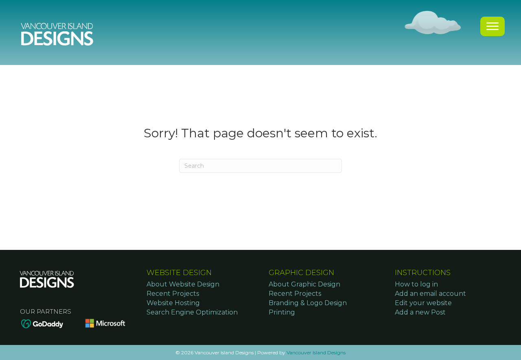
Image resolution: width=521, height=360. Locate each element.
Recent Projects (173, 293)
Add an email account (430, 293)
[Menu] (492, 26)
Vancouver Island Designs (316, 352)
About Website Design (183, 284)
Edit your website (423, 303)
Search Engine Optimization (192, 312)
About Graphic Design (304, 284)
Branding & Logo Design (308, 303)
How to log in (416, 284)
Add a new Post (420, 312)
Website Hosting (173, 303)
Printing (282, 312)
